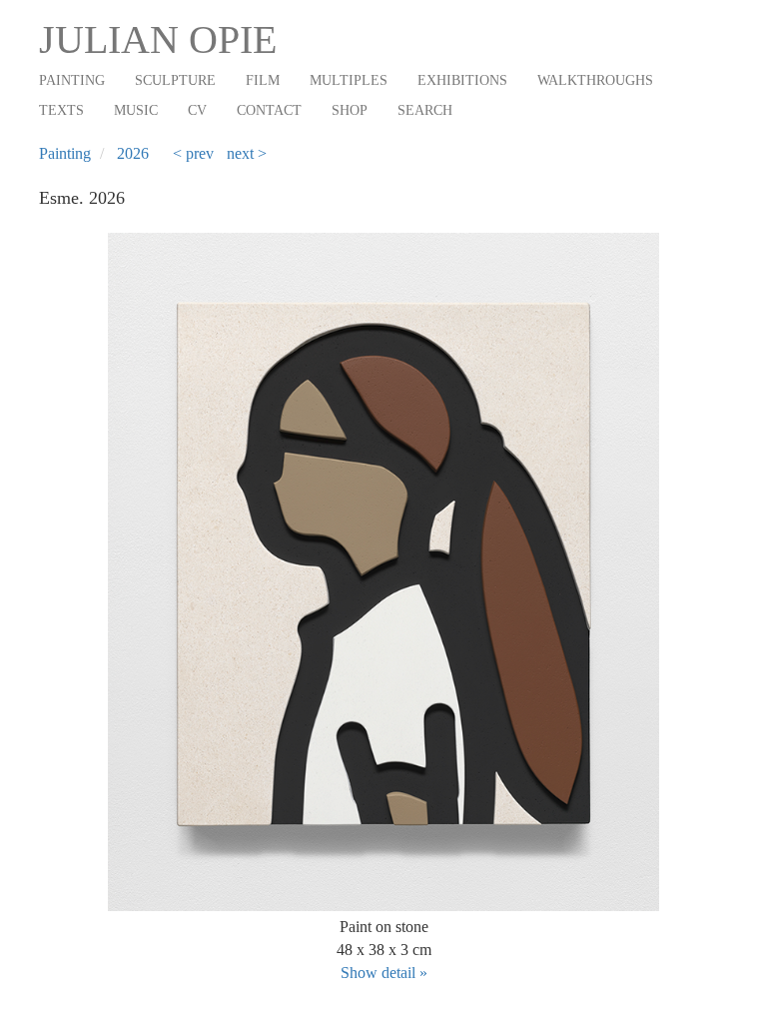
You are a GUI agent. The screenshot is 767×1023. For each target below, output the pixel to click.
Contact (269, 110)
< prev (193, 153)
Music (136, 110)
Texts (61, 110)
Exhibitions (462, 80)
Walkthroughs (595, 80)
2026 (133, 153)
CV (197, 110)
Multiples (348, 80)
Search (424, 110)
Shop (350, 110)
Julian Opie (158, 39)
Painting (72, 80)
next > (247, 153)
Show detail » (384, 972)
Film (263, 80)
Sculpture (175, 80)
